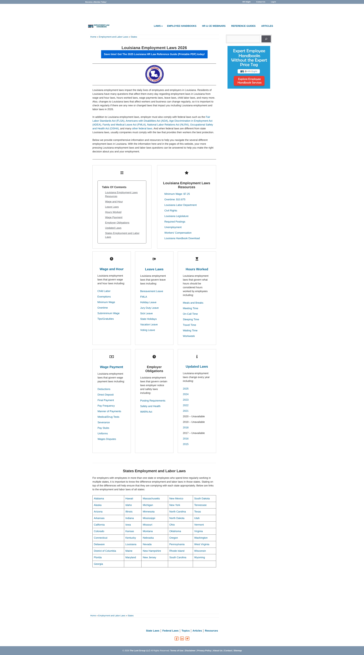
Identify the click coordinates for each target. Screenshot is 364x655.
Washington (201, 537)
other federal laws (142, 128)
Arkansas (99, 518)
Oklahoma (175, 531)
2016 (186, 438)
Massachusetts (151, 498)
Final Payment (106, 400)
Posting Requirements (152, 400)
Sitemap (238, 650)
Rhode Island (176, 550)
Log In (273, 2)
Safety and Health (150, 406)
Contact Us (260, 2)
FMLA (143, 296)
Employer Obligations (117, 222)
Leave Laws (112, 206)
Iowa (128, 524)
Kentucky (130, 537)
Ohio (172, 524)
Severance (104, 422)
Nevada (147, 544)
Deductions (104, 389)
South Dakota (202, 498)
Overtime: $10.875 (174, 199)
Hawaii (129, 498)
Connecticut (100, 537)
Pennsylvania (177, 544)
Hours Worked (113, 212)
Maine (128, 550)
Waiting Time (190, 330)
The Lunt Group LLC (140, 650)
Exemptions (104, 296)
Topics (186, 630)
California (99, 524)
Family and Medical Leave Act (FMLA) (124, 124)
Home (93, 37)
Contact (228, 650)
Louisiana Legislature (176, 216)
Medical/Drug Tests (108, 416)
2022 (186, 405)
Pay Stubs (103, 428)
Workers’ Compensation (178, 232)
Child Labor (103, 291)
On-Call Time (190, 313)
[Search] (266, 38)
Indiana (129, 518)
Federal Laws (170, 630)
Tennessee (200, 505)
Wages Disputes (107, 439)
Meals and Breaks (193, 302)
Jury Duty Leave (149, 307)
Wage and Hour (114, 201)
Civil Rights (170, 210)
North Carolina (177, 511)
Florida (98, 557)
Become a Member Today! (95, 2)
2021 (186, 410)
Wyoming (199, 557)
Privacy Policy (204, 650)
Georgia (98, 564)
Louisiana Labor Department (180, 205)
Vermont (199, 524)
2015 (186, 444)
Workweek (189, 336)
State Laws (152, 630)
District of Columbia (105, 550)
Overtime (102, 307)
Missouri (147, 524)
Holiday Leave (148, 302)
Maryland (130, 557)
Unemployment (173, 227)
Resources (211, 630)
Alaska (98, 505)
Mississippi (149, 518)
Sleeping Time (191, 319)
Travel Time (189, 325)
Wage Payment (113, 217)
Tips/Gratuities (105, 318)
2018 (186, 427)
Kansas (129, 531)
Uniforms (103, 433)
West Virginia (201, 544)
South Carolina (177, 557)
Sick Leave (146, 313)
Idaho (128, 505)
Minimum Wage (106, 302)
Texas (197, 511)
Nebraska (148, 537)
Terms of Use (176, 650)
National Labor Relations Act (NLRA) (168, 124)
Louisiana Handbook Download (182, 238)
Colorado (99, 531)
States (134, 37)
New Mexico (176, 498)
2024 (186, 394)
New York (174, 505)
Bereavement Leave (151, 291)
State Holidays (148, 319)
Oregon (173, 537)
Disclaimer (190, 650)
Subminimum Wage (108, 313)
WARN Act (146, 411)
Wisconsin (200, 550)
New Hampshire (152, 550)
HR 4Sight (246, 2)
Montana (148, 531)
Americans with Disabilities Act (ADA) (147, 120)
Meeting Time (190, 308)
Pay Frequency (106, 405)
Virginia (198, 531)
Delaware (99, 544)
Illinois (129, 511)
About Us (217, 650)
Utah (197, 518)
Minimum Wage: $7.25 (177, 193)
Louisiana (130, 544)
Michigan (148, 505)
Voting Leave (147, 330)
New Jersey (149, 557)
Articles (197, 630)
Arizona (98, 511)
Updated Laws (113, 227)
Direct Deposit (106, 394)
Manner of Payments (109, 411)
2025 (186, 388)
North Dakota (176, 518)
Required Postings (174, 221)
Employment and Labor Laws (113, 37)
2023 (186, 399)
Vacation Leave (149, 324)
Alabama (99, 498)
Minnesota (149, 511)
